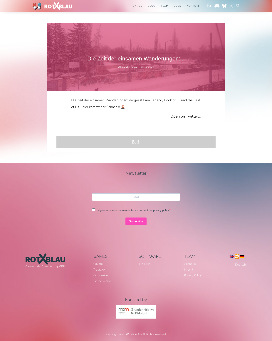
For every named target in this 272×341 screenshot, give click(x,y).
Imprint (188, 269)
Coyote (98, 264)
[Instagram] (237, 6)
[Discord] (217, 6)
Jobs (177, 6)
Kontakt (193, 6)
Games (137, 6)
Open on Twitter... (185, 116)
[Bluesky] (225, 6)
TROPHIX (144, 264)
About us (190, 264)
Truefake (99, 269)
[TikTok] (231, 6)
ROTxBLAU (132, 334)
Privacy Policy (193, 275)
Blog (151, 6)
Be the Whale (102, 281)
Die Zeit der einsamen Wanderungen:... (136, 58)
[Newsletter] (208, 6)
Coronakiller (101, 275)
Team (165, 6)
